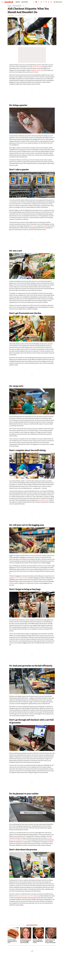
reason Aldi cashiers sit (44, 500)
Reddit (45, 226)
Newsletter (59, 2)
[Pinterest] (43, 2)
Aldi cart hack (33, 226)
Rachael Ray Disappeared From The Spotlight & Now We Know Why (25, 941)
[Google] (49, 2)
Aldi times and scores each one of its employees (26, 896)
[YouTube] (36, 2)
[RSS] (51, 2)
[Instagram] (41, 2)
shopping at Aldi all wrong (37, 70)
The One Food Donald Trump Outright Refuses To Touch (38, 941)
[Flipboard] (46, 2)
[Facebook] (33, 2)
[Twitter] (39, 2)
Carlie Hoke (11, 15)
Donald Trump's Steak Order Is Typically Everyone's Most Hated (50, 941)
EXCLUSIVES (25, 2)
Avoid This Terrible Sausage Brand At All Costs (12, 941)
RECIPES (18, 2)
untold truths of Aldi (37, 66)
